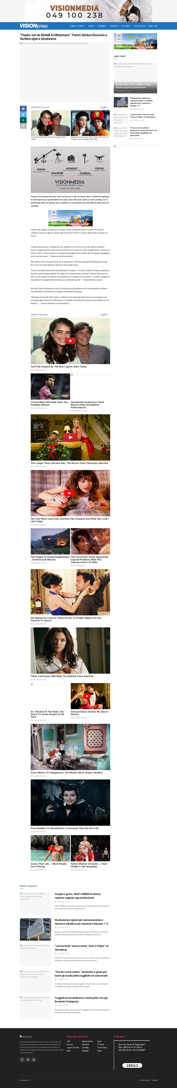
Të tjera (126, 26)
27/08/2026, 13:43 (62, 953)
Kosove (70, 1044)
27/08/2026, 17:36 (62, 902)
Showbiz (102, 26)
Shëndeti (114, 26)
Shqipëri (85, 1051)
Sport (91, 26)
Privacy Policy (144, 1080)
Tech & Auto (140, 26)
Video (150, 26)
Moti (69, 1051)
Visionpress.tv (24, 1080)
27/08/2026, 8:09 (62, 1005)
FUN (68, 1041)
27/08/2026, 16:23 (62, 928)
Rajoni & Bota (87, 1041)
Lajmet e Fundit (77, 26)
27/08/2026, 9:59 (62, 979)
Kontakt (154, 1080)
